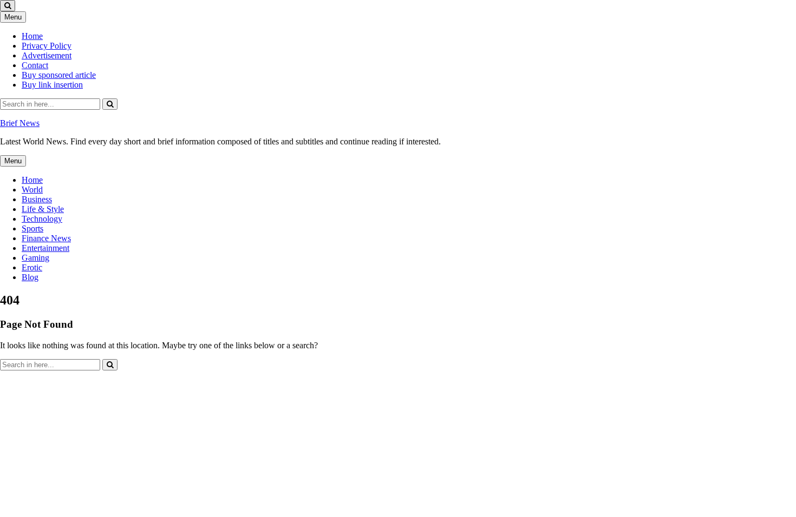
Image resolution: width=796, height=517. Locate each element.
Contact (35, 65)
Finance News (46, 238)
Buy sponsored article (59, 74)
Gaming (35, 257)
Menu (13, 17)
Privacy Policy (46, 45)
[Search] (110, 104)
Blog (30, 277)
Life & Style (43, 209)
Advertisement (46, 55)
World (32, 189)
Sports (32, 228)
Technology (42, 218)
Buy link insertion (52, 84)
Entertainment (45, 248)
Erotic (32, 267)
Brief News (20, 123)
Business (37, 199)
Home (32, 36)
